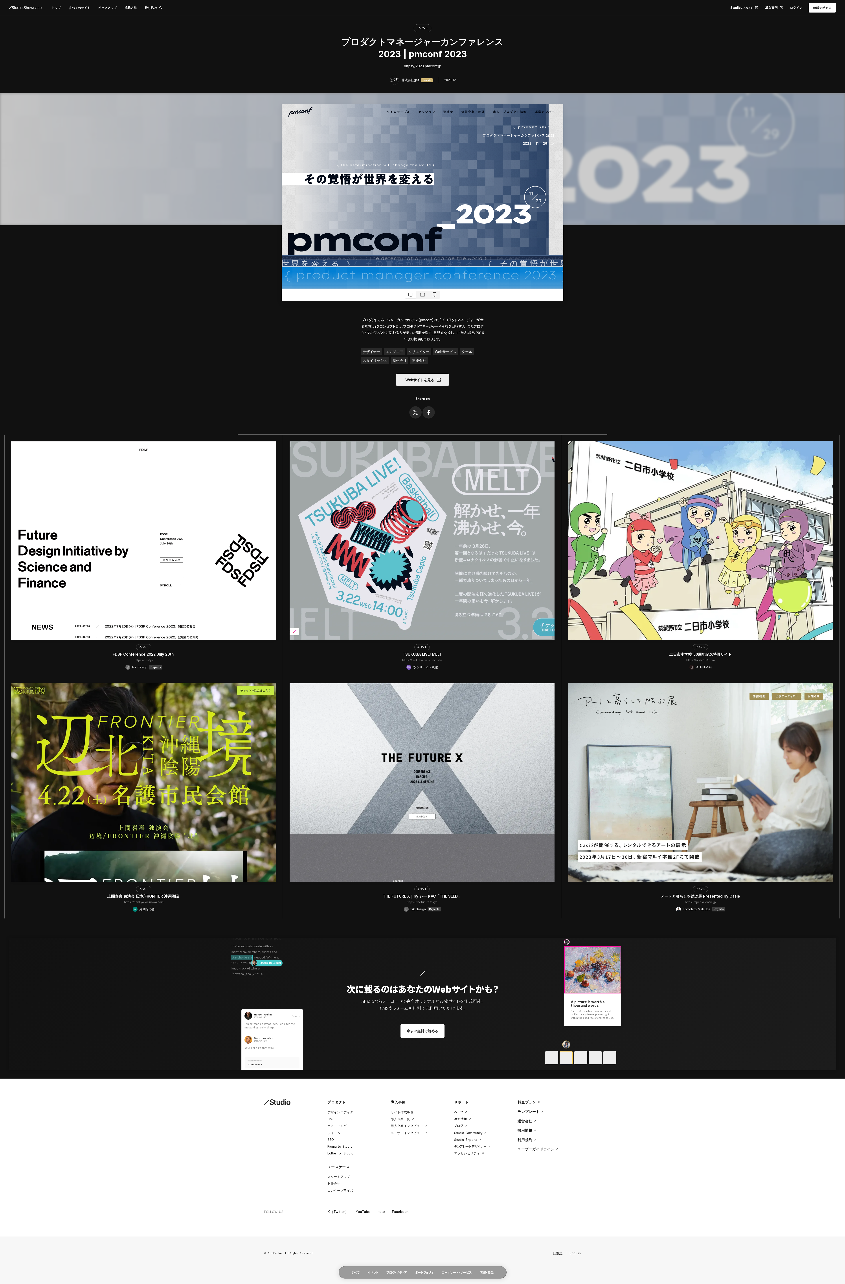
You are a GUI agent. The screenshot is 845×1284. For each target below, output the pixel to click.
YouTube (363, 1211)
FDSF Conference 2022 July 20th (144, 654)
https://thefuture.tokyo (422, 902)
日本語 (557, 1253)
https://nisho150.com (700, 660)
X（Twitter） (338, 1211)
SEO (330, 1139)
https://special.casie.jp (700, 902)
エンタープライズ (340, 1190)
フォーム (333, 1133)
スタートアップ (338, 1176)
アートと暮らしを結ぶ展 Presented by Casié (700, 896)
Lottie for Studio (340, 1153)
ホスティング (337, 1126)
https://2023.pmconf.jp (422, 66)
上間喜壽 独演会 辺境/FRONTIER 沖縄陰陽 (143, 896)
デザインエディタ (340, 1112)
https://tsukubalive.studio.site (422, 660)
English (575, 1253)
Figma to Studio (340, 1146)
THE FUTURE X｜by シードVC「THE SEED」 (422, 896)
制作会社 (333, 1183)
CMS (331, 1119)
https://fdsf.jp (144, 660)
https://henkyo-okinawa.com (143, 902)
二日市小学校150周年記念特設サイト (700, 654)
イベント (422, 28)
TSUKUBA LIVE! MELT (422, 654)
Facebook (400, 1211)
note (381, 1211)
